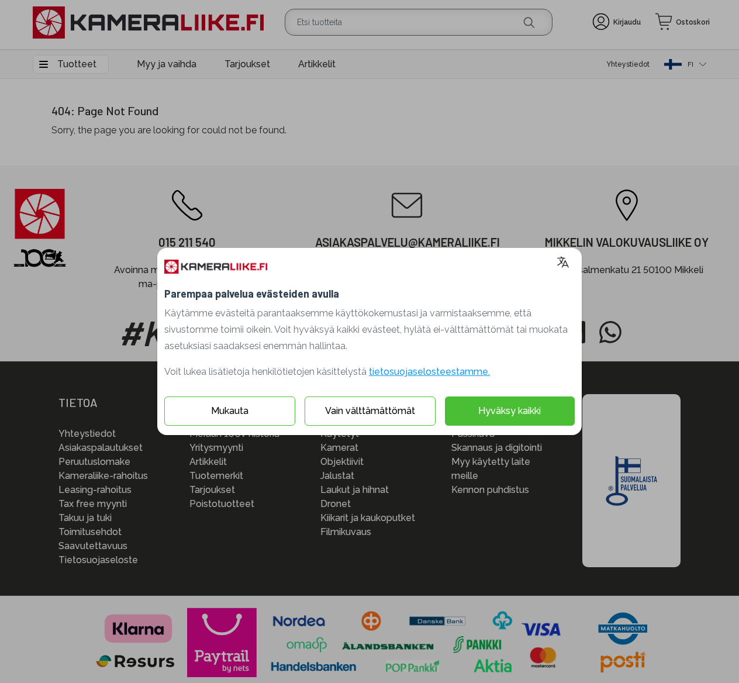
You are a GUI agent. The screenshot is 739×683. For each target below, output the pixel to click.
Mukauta (229, 410)
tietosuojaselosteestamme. (429, 371)
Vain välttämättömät (370, 410)
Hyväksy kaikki (509, 410)
